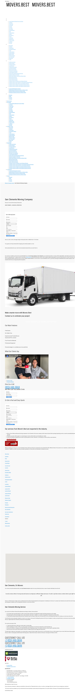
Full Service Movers (12, 68)
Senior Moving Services (13, 79)
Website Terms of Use (11, 666)
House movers (11, 63)
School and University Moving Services (16, 73)
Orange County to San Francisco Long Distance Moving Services (20, 82)
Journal (10, 97)
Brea (6, 458)
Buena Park (7, 461)
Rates (10, 96)
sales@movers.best (10, 678)
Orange (6, 502)
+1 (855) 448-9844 (13, 640)
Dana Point (7, 470)
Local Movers (11, 65)
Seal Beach (7, 516)
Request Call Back (10, 381)
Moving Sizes (8, 222)
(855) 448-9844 (12, 387)
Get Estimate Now (10, 235)
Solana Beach (11, 32)
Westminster (7, 523)
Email (7, 228)
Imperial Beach (12, 30)
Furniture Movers (12, 64)
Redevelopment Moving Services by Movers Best (18, 90)
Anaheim (10, 128)
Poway (10, 36)
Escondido (11, 29)
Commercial (10, 87)
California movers (12, 62)
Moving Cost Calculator (13, 71)
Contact (10, 98)
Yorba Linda (7, 525)
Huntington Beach (12, 49)
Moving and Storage (12, 69)
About (9, 93)
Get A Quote (9, 101)
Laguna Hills (7, 488)
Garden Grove (7, 477)
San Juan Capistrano (9, 512)
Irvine (10, 50)
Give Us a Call (9, 380)
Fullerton (6, 475)
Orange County (10, 44)
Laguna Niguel (11, 53)
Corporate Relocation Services (15, 88)
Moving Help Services (13, 77)
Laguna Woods (8, 493)
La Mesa (10, 41)
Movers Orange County (9, 183)
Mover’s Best (28, 257)
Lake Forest (7, 495)
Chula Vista (11, 24)
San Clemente (11, 57)
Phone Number (8, 225)
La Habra (7, 484)
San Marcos (11, 35)
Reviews (10, 95)
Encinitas (10, 27)
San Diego (9, 20)
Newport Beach (12, 55)
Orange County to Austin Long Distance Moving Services (19, 86)
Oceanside (11, 38)
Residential (10, 60)
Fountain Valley (8, 472)
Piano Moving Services (13, 78)
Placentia (6, 504)
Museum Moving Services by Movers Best (17, 91)
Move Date (8, 219)
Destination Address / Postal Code (11, 233)
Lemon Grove (11, 40)
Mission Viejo (11, 54)
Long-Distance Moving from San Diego (16, 21)
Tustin (10, 141)
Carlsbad (10, 104)
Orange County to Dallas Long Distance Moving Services (19, 85)
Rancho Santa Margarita (9, 507)
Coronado (11, 25)
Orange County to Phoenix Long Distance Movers (18, 81)
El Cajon (10, 26)
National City (11, 39)
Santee (10, 34)
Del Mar (10, 125)
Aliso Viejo (11, 127)
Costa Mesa (11, 48)
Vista (10, 31)
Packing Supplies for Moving (14, 74)
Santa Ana (11, 58)
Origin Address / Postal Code (11, 230)
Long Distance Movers (13, 72)
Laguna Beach (11, 51)
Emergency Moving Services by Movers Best (17, 92)
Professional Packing (13, 67)
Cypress (6, 467)
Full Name (7, 217)
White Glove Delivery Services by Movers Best (17, 76)
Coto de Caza (7, 465)
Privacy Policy (9, 665)
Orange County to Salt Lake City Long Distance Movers (19, 83)
